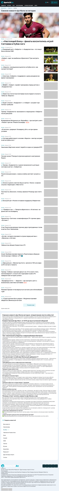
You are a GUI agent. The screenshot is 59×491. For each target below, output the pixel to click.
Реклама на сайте (32, 474)
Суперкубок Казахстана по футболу (11, 329)
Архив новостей (5, 308)
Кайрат (3, 472)
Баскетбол (6, 449)
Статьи (5, 457)
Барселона (8, 472)
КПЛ (14, 5)
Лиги (35, 5)
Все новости (6, 424)
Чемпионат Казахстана (9, 432)
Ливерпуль (24, 472)
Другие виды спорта (8, 454)
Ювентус (45, 472)
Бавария (41, 472)
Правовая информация (7, 476)
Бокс (4, 435)
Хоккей (5, 438)
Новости (3, 5)
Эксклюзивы (19, 5)
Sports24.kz (3, 8)
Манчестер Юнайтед (16, 472)
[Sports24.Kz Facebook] (44, 466)
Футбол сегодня (29, 5)
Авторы (25, 476)
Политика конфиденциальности (19, 474)
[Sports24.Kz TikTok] (53, 466)
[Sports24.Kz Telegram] (47, 466)
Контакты (9, 474)
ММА (4, 441)
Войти (55, 2)
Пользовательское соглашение (45, 474)
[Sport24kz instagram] (56, 466)
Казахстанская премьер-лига (10, 323)
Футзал (5, 446)
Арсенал (36, 472)
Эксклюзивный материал (8, 404)
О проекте (3, 474)
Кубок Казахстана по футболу (9, 326)
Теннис (5, 443)
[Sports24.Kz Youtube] (50, 466)
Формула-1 (6, 452)
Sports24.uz (30, 476)
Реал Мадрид (30, 472)
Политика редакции (18, 476)
